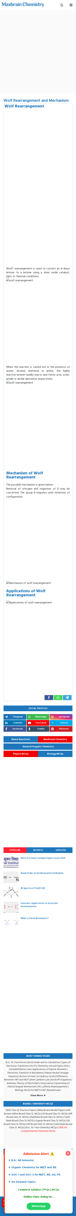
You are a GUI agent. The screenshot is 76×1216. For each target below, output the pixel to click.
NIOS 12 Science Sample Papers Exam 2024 (43, 858)
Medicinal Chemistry (55, 739)
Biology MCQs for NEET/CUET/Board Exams (38, 1090)
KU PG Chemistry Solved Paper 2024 (49, 1066)
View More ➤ (38, 1095)
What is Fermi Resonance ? (35, 918)
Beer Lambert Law (39, 1080)
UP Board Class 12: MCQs (54, 1114)
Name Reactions (20, 739)
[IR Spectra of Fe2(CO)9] (11, 892)
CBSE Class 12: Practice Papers (20, 1110)
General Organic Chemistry (38, 747)
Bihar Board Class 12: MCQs (26, 1114)
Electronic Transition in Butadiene (25, 1073)
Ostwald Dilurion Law (20, 1069)
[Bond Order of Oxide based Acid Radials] (11, 877)
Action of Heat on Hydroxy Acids (37, 1076)
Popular (15, 850)
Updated (61, 850)
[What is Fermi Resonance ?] (11, 922)
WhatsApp (39, 1206)
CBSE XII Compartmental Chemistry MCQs (44, 1129)
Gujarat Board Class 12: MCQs (50, 1120)
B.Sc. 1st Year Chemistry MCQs (41, 1127)
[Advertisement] (38, 51)
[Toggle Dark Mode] (62, 5)
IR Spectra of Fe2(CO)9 (33, 888)
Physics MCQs (20, 754)
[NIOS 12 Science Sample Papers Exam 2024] (11, 862)
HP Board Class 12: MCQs (39, 1124)
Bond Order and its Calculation (44, 1062)
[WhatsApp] (58, 697)
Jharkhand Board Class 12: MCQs (46, 1117)
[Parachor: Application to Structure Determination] (11, 907)
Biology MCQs (55, 754)
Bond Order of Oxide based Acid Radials (42, 873)
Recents (38, 850)
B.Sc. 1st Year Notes (16, 1062)
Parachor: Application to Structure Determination (39, 905)
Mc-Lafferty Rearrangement (53, 1086)
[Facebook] (49, 697)
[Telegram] (67, 697)
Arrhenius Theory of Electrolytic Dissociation (30, 1083)
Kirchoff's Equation (61, 1080)
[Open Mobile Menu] (71, 5)
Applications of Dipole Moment (49, 1069)
